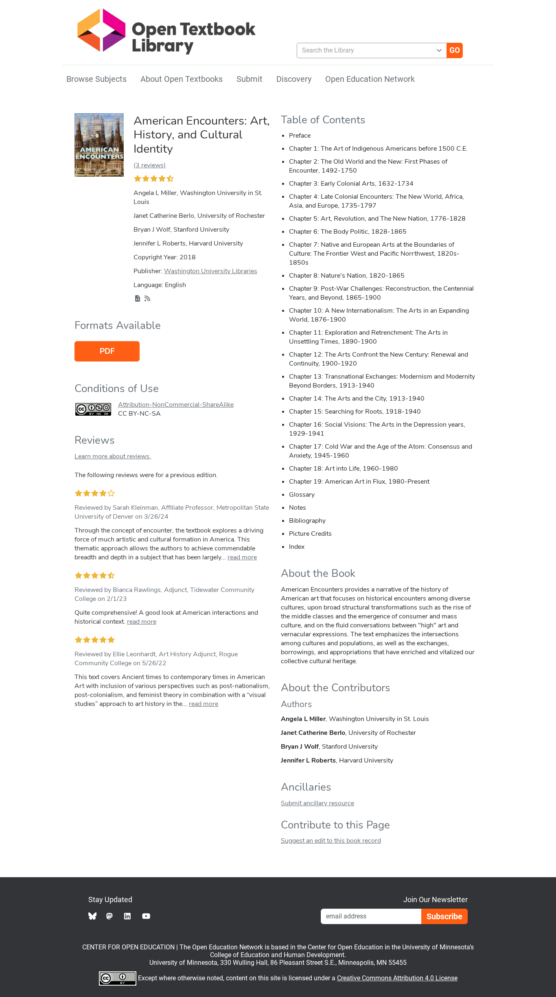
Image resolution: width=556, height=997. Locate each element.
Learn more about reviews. (112, 456)
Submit (249, 79)
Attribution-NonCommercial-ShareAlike (176, 404)
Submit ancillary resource (317, 803)
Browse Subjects (96, 79)
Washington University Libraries (210, 271)
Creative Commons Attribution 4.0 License (397, 978)
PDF (107, 351)
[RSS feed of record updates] (147, 298)
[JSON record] (138, 298)
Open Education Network (370, 79)
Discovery (293, 79)
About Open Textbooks (181, 79)
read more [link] (242, 557)
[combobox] (368, 50)
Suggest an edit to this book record (331, 840)
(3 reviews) (150, 165)
